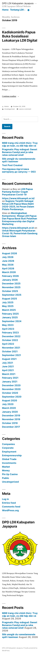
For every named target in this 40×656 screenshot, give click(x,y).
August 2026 (9, 253)
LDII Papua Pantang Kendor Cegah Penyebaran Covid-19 (17, 192)
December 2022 (11, 336)
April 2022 (8, 343)
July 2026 (7, 257)
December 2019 (11, 415)
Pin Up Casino (10, 474)
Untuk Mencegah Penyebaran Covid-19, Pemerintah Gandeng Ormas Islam (19, 233)
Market (6, 466)
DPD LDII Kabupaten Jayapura (17, 3)
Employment (9, 451)
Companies (8, 444)
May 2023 (7, 325)
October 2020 (10, 392)
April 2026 (8, 268)
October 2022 (10, 340)
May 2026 (7, 264)
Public (5, 478)
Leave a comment (25, 109)
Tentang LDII (17, 9)
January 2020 (10, 411)
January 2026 (10, 279)
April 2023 (8, 328)
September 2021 (11, 355)
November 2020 (11, 389)
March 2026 (9, 272)
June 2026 (8, 261)
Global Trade (9, 459)
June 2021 (8, 366)
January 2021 (9, 381)
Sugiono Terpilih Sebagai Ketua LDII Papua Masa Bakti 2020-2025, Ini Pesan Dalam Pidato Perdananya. (18, 205)
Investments (9, 463)
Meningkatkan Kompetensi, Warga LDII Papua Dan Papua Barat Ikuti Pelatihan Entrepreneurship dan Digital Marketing (19, 218)
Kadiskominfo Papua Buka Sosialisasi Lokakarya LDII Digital (19, 36)
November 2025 (11, 287)
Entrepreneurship (12, 455)
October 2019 (10, 423)
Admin (6, 106)
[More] (28, 10)
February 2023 (10, 332)
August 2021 (9, 359)
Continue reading (10, 96)
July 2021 (7, 362)
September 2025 (11, 294)
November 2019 (11, 419)
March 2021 (8, 374)
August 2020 (9, 400)
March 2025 (9, 310)
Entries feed (9, 502)
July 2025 (7, 302)
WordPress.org (10, 510)
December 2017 (11, 426)
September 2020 (11, 396)
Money (6, 470)
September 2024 (11, 321)
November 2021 (11, 347)
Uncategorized (9, 109)
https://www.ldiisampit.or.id (18, 227)
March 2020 (9, 408)
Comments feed (11, 506)
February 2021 (10, 377)
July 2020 (7, 404)
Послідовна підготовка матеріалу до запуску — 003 (19, 170)
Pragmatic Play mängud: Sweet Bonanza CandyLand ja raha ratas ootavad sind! (19, 152)
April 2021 (8, 370)
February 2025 (10, 313)
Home (5, 9)
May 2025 (7, 306)
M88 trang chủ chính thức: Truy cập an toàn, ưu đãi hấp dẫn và (20, 144)
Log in (5, 499)
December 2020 (11, 385)
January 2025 (10, 317)
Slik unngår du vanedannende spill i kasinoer (18, 160)
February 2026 (10, 276)
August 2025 (9, 298)
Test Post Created (12, 165)
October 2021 (10, 351)
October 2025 (10, 291)
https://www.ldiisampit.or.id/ (18, 198)
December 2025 (11, 283)
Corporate (8, 447)
